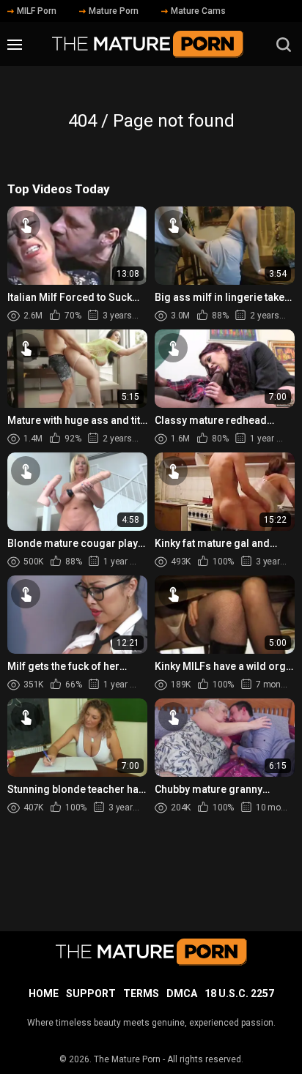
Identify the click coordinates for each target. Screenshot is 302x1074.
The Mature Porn (127, 1059)
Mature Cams (198, 11)
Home (44, 993)
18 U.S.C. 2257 (239, 993)
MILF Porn (36, 11)
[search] (284, 45)
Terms (141, 993)
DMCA (181, 993)
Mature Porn (114, 11)
